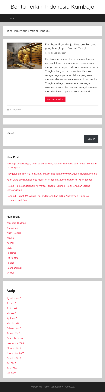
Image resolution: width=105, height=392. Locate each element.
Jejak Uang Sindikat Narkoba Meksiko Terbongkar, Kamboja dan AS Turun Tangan (50, 179)
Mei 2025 (11, 373)
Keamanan (12, 228)
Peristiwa (11, 252)
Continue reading (55, 99)
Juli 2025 (11, 363)
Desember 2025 (15, 338)
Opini (12, 109)
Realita (19, 109)
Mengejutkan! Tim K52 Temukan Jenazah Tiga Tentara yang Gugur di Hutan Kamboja (52, 173)
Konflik (10, 238)
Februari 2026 (14, 328)
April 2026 (12, 318)
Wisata (10, 272)
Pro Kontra (12, 257)
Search (10, 133)
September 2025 (15, 353)
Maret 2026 (13, 323)
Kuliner (10, 242)
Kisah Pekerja (14, 233)
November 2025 (15, 343)
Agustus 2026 (14, 298)
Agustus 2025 (14, 358)
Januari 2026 (13, 333)
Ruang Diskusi (14, 267)
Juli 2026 (11, 303)
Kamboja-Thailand (16, 223)
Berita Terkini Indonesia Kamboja (52, 6)
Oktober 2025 (14, 348)
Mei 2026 (11, 313)
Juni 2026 (12, 308)
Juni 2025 (12, 368)
